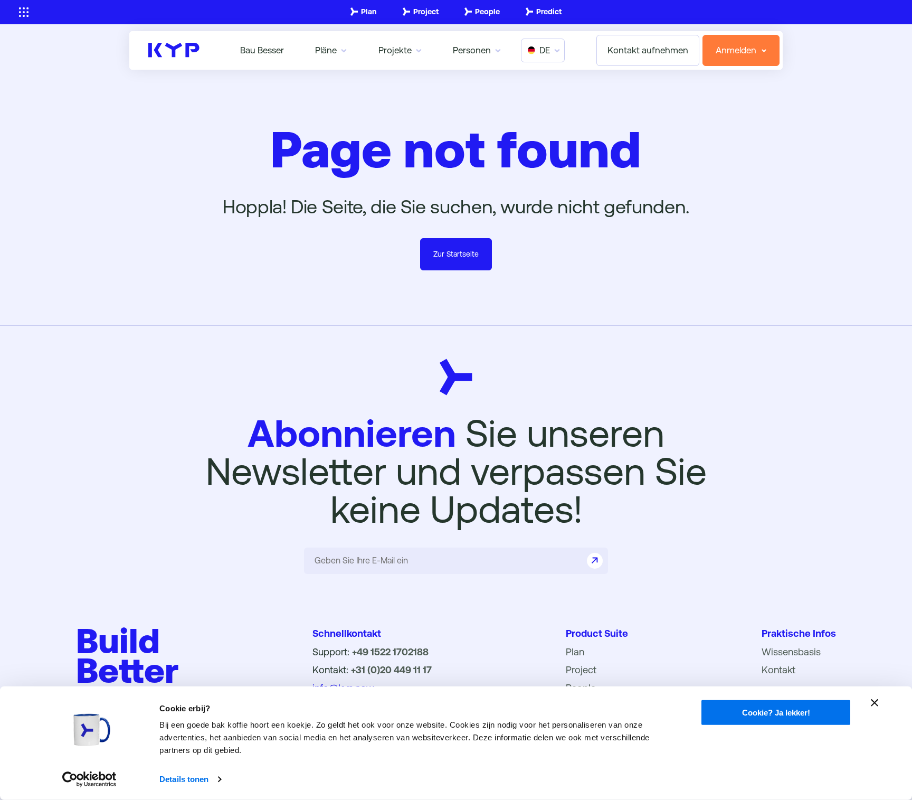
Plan (369, 11)
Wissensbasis (791, 651)
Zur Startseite (456, 254)
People (487, 11)
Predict (549, 11)
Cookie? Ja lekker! (776, 712)
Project (426, 11)
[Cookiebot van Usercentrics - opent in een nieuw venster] (89, 779)
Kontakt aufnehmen (647, 50)
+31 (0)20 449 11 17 (391, 669)
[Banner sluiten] (874, 703)
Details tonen (183, 779)
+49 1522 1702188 (390, 651)
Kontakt (778, 669)
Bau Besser (262, 50)
